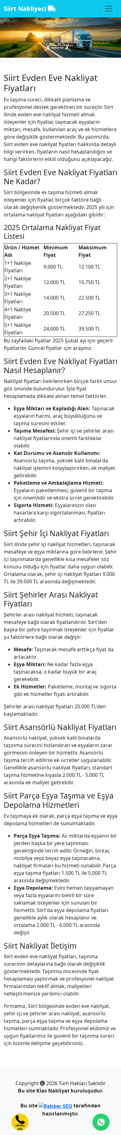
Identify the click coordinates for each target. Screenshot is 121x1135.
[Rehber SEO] (55, 1105)
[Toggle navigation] (108, 8)
